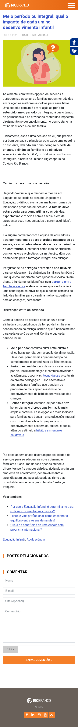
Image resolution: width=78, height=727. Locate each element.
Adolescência (36, 539)
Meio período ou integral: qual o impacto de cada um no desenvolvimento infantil (35, 22)
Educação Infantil (14, 539)
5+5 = (10, 649)
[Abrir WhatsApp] (68, 717)
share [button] (44, 35)
